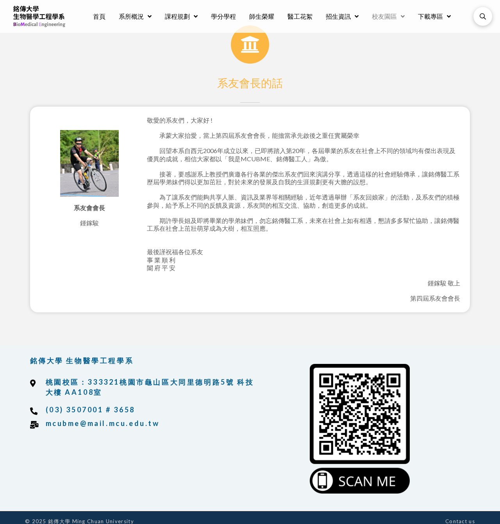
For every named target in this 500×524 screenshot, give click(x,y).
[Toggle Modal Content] (482, 16)
